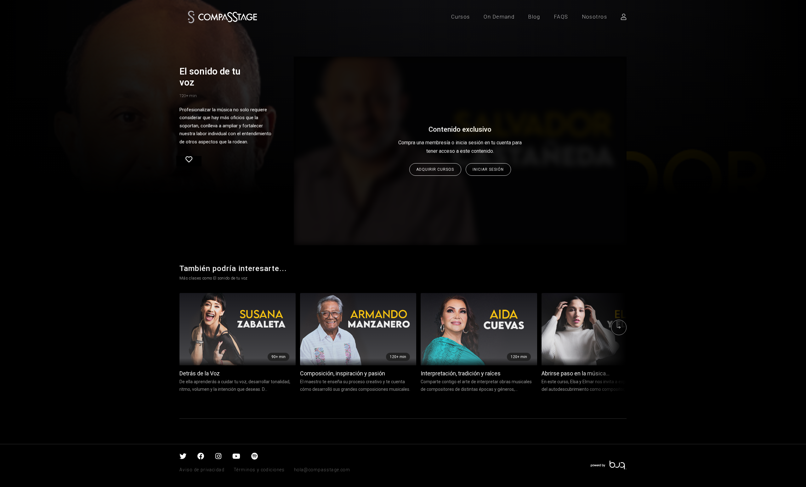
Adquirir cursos (435, 169)
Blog (534, 17)
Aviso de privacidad (201, 469)
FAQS (561, 17)
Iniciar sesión (488, 169)
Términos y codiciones (259, 469)
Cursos (460, 17)
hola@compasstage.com (322, 469)
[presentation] (190, 327)
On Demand (499, 17)
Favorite (189, 161)
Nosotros (594, 17)
